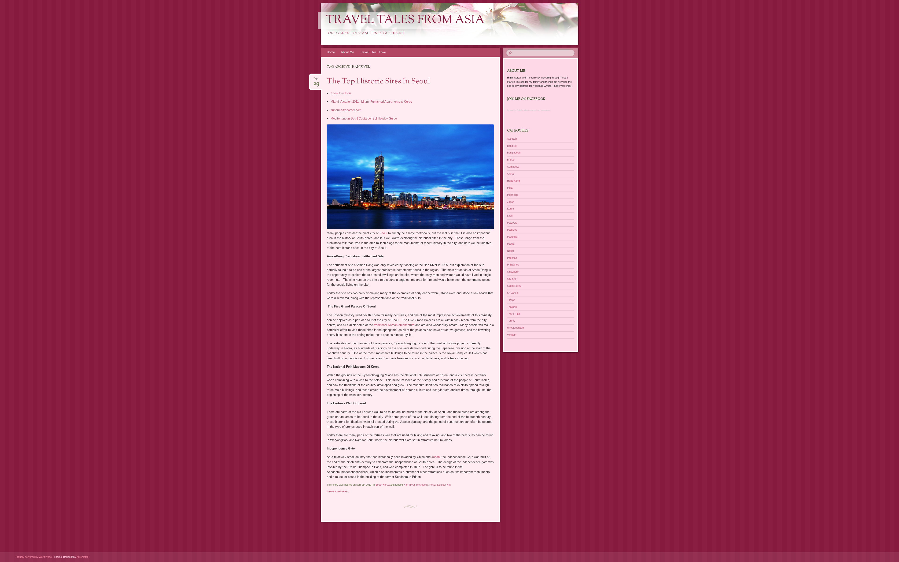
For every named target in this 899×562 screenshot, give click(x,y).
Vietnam (511, 334)
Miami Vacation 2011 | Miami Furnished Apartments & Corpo (371, 101)
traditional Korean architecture (394, 325)
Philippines (513, 264)
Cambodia (513, 166)
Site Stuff (512, 278)
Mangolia (512, 236)
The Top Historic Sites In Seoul (378, 81)
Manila (510, 243)
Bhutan (511, 159)
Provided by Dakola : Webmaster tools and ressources (528, 110)
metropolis (422, 484)
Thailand (512, 306)
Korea (510, 208)
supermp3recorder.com (346, 110)
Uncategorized (515, 327)
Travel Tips (513, 313)
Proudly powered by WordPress (33, 556)
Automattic (82, 556)
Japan (435, 457)
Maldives (512, 229)
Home (331, 52)
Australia (512, 138)
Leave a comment (338, 491)
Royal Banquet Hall (440, 484)
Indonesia (512, 194)
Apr (316, 79)
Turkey (511, 320)
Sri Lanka (512, 292)
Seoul (383, 233)
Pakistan (512, 257)
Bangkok (512, 145)
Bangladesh (513, 152)
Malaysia (512, 222)
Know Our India (341, 93)
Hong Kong (513, 180)
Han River (409, 484)
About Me (347, 52)
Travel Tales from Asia (405, 20)
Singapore (513, 271)
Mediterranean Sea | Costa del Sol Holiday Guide (364, 118)
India (509, 187)
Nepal (510, 250)
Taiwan (511, 299)
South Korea (383, 484)
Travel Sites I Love (373, 52)
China (510, 173)
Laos (510, 215)
